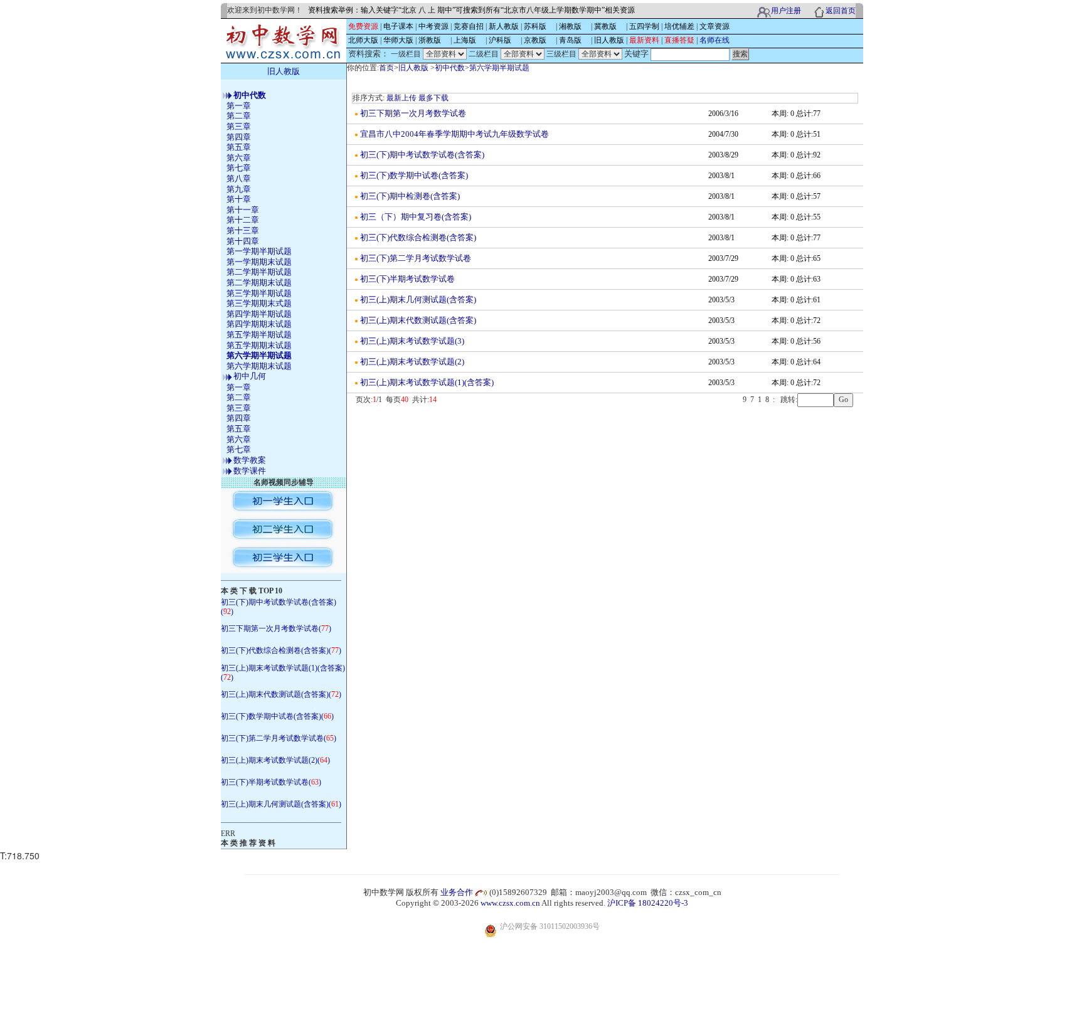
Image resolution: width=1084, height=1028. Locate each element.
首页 (386, 67)
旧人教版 (413, 67)
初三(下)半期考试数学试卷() (271, 782)
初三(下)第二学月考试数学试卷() (278, 738)
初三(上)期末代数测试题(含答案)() (281, 694)
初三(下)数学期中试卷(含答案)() (277, 716)
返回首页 (841, 10)
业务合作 (456, 892)
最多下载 (433, 97)
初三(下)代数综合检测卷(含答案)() (281, 650)
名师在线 (714, 40)
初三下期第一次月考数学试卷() (276, 628)
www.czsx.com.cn (510, 903)
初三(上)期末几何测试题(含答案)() (281, 804)
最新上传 (401, 97)
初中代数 (450, 67)
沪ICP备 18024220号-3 (647, 903)
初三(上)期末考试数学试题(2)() (275, 760)
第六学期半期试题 (499, 67)
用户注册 (786, 10)
